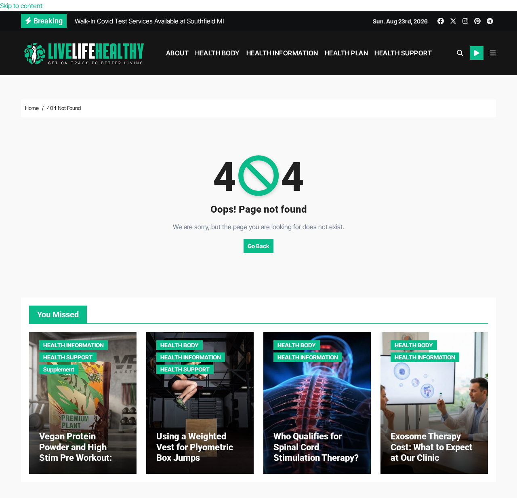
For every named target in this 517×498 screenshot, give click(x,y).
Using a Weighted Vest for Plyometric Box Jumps (194, 447)
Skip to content (21, 6)
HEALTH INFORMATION (282, 53)
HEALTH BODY (217, 53)
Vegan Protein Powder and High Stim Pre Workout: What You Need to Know (75, 457)
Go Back (258, 246)
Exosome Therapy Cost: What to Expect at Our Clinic (432, 447)
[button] (493, 53)
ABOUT (177, 53)
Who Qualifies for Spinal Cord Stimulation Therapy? (316, 447)
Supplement (58, 369)
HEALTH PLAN (346, 53)
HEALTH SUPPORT (403, 53)
